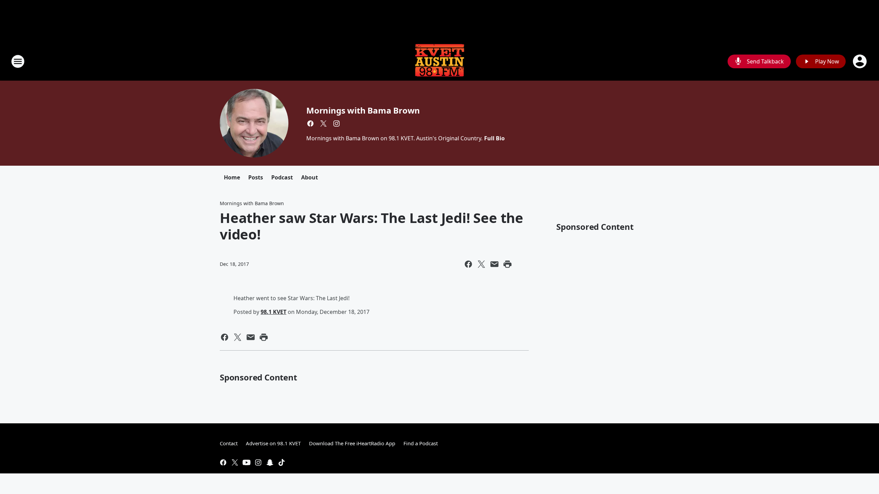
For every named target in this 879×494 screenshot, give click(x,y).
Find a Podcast (420, 443)
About (309, 177)
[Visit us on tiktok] (281, 462)
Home (232, 177)
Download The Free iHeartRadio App (352, 443)
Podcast (282, 177)
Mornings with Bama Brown (363, 110)
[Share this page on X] (481, 264)
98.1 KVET (273, 312)
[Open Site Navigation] (18, 61)
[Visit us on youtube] (246, 462)
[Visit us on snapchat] (270, 462)
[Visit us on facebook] (310, 123)
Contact (229, 443)
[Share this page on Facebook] (468, 264)
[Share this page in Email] (494, 264)
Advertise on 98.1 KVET (273, 443)
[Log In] (860, 61)
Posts (255, 177)
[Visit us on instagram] (336, 123)
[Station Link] (439, 61)
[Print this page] (507, 264)
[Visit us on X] (323, 123)
